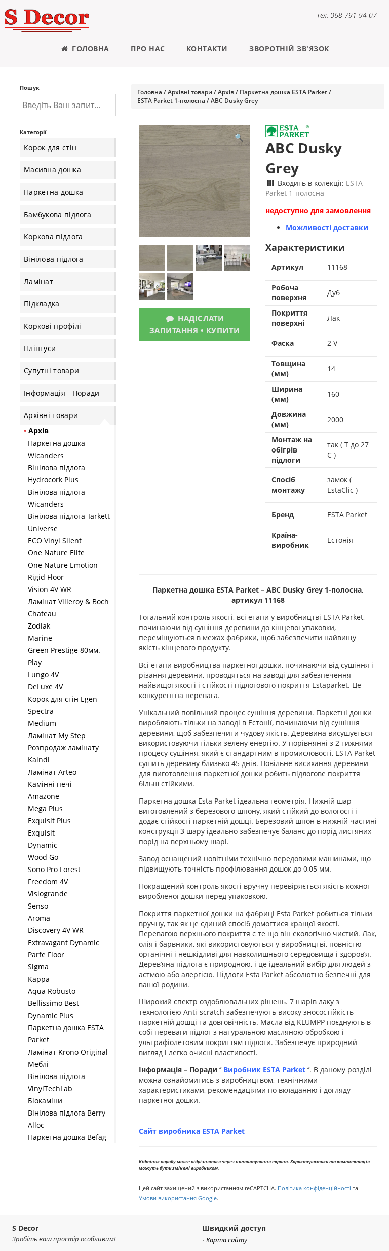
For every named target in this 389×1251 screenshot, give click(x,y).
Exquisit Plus (49, 820)
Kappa (39, 979)
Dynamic (42, 845)
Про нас (148, 48)
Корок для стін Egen (62, 699)
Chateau (42, 613)
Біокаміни (45, 1100)
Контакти (207, 48)
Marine (40, 638)
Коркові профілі (53, 326)
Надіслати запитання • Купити (194, 324)
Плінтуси (40, 348)
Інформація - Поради (62, 393)
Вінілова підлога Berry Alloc (66, 1119)
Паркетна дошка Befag (67, 1137)
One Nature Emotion (63, 565)
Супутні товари (51, 370)
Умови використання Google (178, 1198)
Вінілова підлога (54, 259)
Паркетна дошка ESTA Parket (66, 1034)
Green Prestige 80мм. (64, 650)
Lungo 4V (43, 674)
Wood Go (43, 857)
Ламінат (38, 281)
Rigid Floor (46, 577)
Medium (42, 723)
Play (35, 662)
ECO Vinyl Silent (55, 540)
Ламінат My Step (57, 735)
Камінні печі (50, 784)
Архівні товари (51, 415)
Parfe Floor (46, 954)
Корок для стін (50, 147)
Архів (38, 430)
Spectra (41, 711)
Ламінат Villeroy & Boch (68, 601)
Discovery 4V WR (56, 930)
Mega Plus (45, 808)
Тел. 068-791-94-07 (347, 15)
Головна (89, 48)
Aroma (39, 918)
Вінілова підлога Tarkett (69, 516)
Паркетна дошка (53, 192)
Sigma (38, 966)
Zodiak (39, 626)
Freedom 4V (48, 881)
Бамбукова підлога (57, 214)
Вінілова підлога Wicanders (56, 498)
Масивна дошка (52, 170)
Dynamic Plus (50, 1015)
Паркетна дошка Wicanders (56, 449)
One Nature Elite (56, 553)
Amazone (43, 796)
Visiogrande (48, 893)
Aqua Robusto (51, 991)
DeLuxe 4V (45, 686)
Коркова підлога (53, 236)
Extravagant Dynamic (63, 942)
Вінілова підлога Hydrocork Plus (56, 473)
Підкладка (42, 303)
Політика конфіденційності (314, 1188)
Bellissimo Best (53, 1003)
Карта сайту (226, 1240)
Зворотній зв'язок (289, 48)
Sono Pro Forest (54, 869)
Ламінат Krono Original (68, 1052)
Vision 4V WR (49, 589)
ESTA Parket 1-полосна (171, 100)
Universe (43, 528)
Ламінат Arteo (52, 772)
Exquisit (41, 833)
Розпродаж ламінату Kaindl (63, 753)
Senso (38, 906)
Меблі (38, 1064)
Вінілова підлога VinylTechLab (56, 1082)
